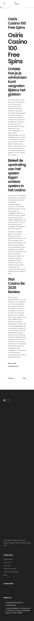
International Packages (11, 572)
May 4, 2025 (12, 363)
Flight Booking (8, 559)
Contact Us (7, 566)
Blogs (5, 575)
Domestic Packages (10, 569)
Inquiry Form (7, 562)
